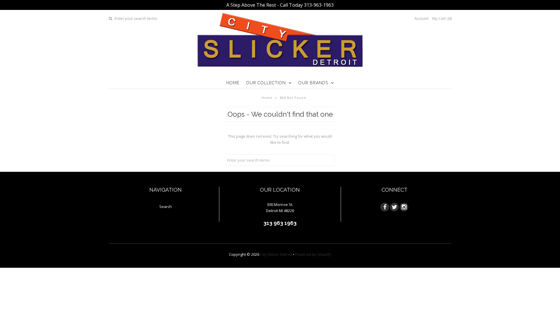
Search (165, 206)
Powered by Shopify (313, 254)
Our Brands (313, 82)
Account (421, 18)
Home (232, 82)
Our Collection (266, 82)
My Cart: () (442, 18)
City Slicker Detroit (276, 254)
